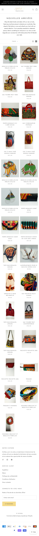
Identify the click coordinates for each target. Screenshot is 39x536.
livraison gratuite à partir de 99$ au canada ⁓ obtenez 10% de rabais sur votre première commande (20, 2)
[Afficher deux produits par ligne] (36, 41)
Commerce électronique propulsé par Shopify (19, 516)
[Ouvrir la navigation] (3, 9)
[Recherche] (33, 9)
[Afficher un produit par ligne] (33, 41)
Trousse (29, 379)
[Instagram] (7, 459)
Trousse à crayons (10, 405)
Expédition (5, 470)
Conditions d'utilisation (8, 479)
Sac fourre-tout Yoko (10, 94)
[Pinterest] (11, 459)
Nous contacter (6, 482)
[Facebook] (3, 459)
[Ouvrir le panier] (36, 9)
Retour (4, 473)
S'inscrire (9, 504)
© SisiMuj (19, 513)
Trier (14, 41)
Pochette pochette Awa (28, 350)
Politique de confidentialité (9, 476)
